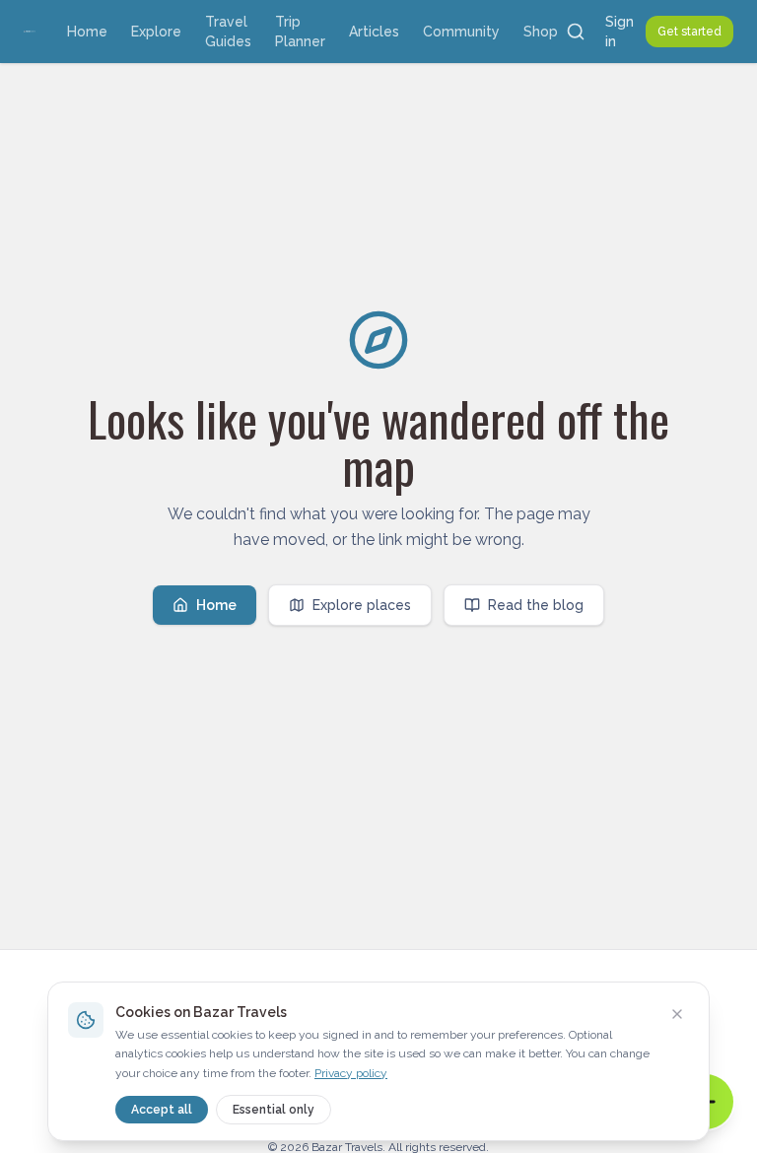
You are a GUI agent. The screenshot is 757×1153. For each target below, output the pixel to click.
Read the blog (536, 605)
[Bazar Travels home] (29, 31)
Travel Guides (228, 31)
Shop (540, 31)
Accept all (161, 1110)
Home (87, 31)
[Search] (575, 31)
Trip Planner (300, 31)
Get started (689, 31)
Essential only (273, 1110)
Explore (156, 31)
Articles (374, 31)
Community (461, 31)
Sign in (619, 31)
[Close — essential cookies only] (677, 1014)
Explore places (361, 605)
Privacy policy (350, 1073)
